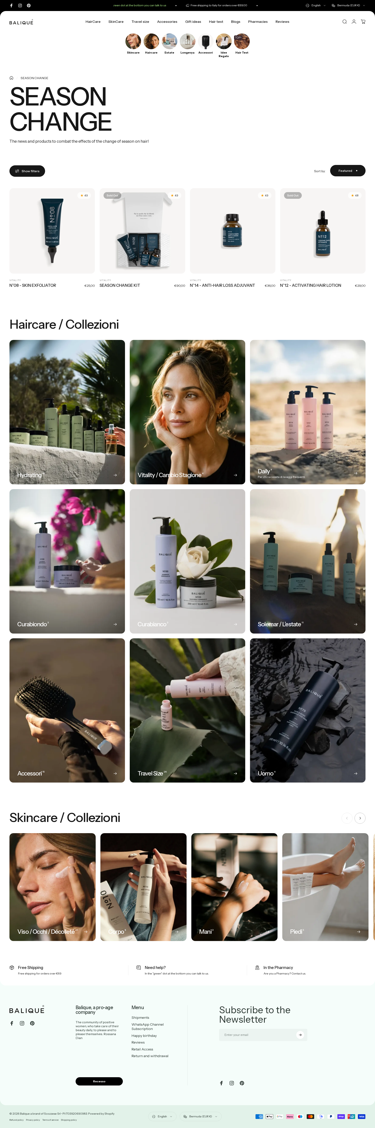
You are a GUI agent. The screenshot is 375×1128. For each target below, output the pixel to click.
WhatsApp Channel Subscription (147, 1026)
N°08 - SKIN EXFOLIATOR (32, 285)
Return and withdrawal (150, 1056)
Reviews (138, 1042)
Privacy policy (33, 1120)
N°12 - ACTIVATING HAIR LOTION (310, 285)
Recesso (99, 1081)
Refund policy (16, 1120)
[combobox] (316, 5)
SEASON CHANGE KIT (120, 285)
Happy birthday (144, 1036)
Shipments (140, 1017)
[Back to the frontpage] (11, 78)
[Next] (360, 818)
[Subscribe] (300, 1035)
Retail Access (142, 1049)
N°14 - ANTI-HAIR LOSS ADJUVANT (222, 285)
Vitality (15, 280)
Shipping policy (69, 1120)
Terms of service (50, 1120)
